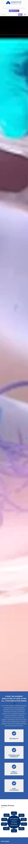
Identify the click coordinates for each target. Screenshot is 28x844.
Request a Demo (14, 10)
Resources (18, 8)
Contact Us (23, 8)
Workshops (12, 8)
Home (4, 8)
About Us (8, 8)
